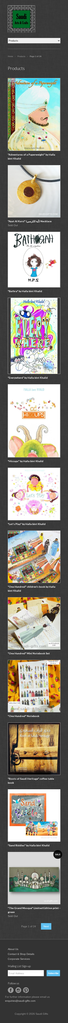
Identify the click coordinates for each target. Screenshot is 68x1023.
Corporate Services (19, 958)
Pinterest (26, 990)
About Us (13, 949)
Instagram (18, 990)
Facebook (11, 990)
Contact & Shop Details (21, 954)
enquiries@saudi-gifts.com (20, 1000)
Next (46, 926)
